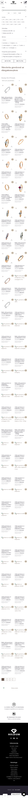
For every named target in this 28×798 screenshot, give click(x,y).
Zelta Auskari (14, 769)
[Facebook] (14, 738)
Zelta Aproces (14, 775)
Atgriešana (14, 752)
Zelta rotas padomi (14, 755)
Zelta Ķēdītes (14, 773)
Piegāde (14, 750)
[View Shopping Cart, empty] (25, 2)
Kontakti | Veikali (14, 746)
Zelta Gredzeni (14, 767)
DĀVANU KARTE (14, 765)
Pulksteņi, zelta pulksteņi (14, 778)
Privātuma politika (14, 753)
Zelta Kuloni (14, 771)
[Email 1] (17, 738)
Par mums (14, 748)
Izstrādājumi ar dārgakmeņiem (14, 776)
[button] (2, 85)
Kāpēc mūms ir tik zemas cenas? (14, 757)
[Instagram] (11, 738)
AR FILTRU (8, 61)
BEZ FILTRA (20, 61)
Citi (14, 780)
